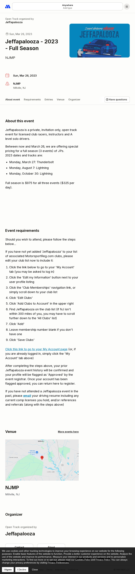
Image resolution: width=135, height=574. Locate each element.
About (51, 547)
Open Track (11, 18)
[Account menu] (127, 7)
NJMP (10, 58)
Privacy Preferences (58, 562)
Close (35, 569)
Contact (19, 547)
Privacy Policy (103, 559)
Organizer (74, 99)
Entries (49, 99)
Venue (60, 99)
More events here (68, 431)
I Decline (21, 569)
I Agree (8, 569)
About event (12, 99)
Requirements (32, 99)
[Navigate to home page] (8, 6)
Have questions (118, 99)
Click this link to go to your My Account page (36, 349)
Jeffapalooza (14, 22)
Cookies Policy (82, 559)
